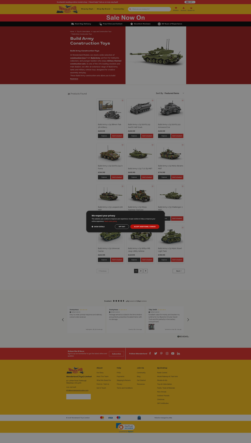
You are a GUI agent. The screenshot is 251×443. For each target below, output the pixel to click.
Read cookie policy (110, 221)
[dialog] (125, 221)
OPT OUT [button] (122, 226)
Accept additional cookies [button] (145, 226)
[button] (98, 226)
